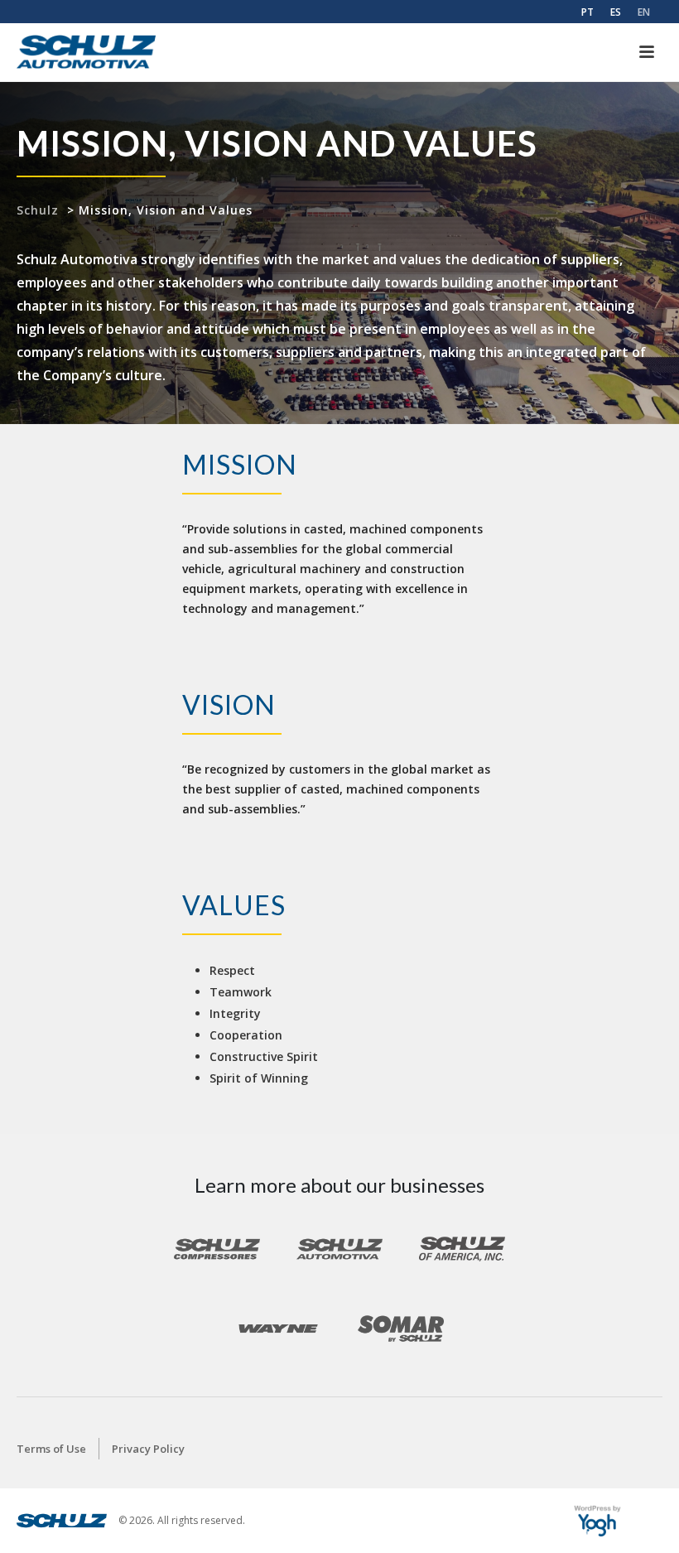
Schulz (38, 210)
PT (587, 12)
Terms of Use (51, 1449)
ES (615, 12)
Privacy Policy (148, 1449)
